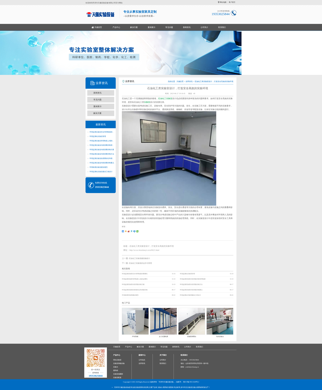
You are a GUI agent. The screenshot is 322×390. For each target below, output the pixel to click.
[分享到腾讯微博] (132, 231)
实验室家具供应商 (142, 387)
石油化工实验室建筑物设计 (139, 258)
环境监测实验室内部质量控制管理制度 (102, 145)
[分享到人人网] (134, 231)
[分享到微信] (137, 231)
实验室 (147, 102)
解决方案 (134, 27)
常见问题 (169, 27)
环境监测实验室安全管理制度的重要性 (102, 132)
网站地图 (223, 2)
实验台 (115, 367)
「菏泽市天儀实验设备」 (166, 382)
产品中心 (116, 27)
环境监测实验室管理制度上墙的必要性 (102, 141)
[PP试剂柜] (135, 321)
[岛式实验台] (220, 321)
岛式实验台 (220, 336)
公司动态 (142, 360)
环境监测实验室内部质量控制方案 (102, 150)
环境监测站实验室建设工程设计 (101, 172)
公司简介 (204, 27)
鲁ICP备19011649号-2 (191, 382)
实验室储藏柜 (118, 374)
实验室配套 (117, 377)
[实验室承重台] (191, 321)
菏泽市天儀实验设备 (121, 387)
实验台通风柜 (197, 387)
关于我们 (163, 355)
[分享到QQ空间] (126, 231)
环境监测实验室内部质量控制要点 (102, 163)
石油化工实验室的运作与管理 (140, 263)
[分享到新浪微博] (129, 231)
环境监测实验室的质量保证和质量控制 (102, 158)
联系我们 (222, 27)
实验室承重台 (191, 336)
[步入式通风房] (163, 321)
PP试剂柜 (135, 336)
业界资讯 (189, 81)
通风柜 (115, 370)
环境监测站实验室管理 (98, 136)
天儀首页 (98, 27)
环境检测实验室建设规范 (99, 167)
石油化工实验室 (165, 98)
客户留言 (232, 2)
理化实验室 (117, 360)
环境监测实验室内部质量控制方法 (102, 154)
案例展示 (151, 27)
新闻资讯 (187, 27)
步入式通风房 (163, 336)
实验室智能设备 (119, 363)
